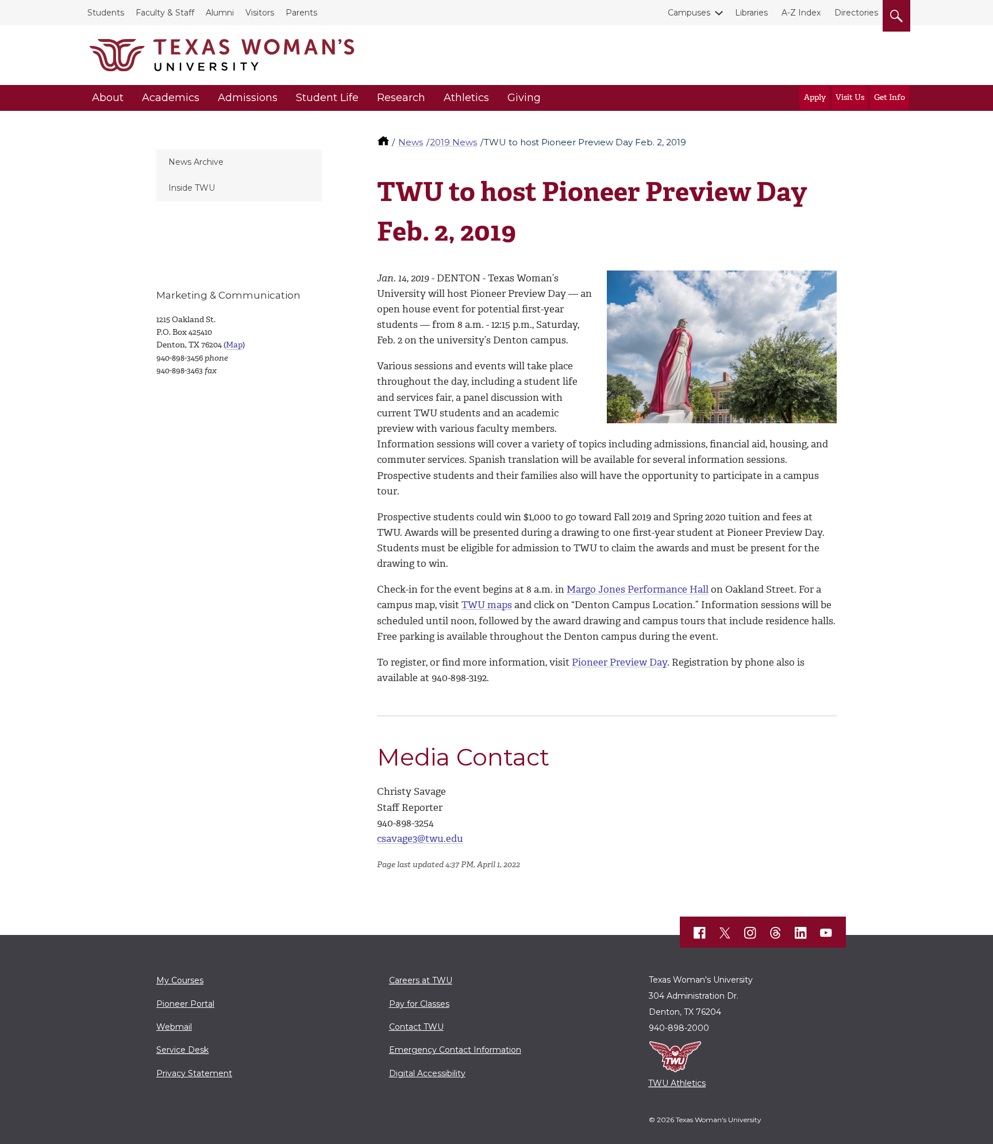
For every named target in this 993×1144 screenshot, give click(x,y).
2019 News (453, 142)
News (410, 142)
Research (401, 97)
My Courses (179, 980)
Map (234, 344)
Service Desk (182, 1050)
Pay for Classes (419, 1004)
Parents (301, 12)
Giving (524, 97)
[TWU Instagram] (750, 933)
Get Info (889, 97)
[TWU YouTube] (826, 933)
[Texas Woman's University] (221, 55)
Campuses (689, 12)
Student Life (327, 97)
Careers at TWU (420, 980)
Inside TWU (191, 188)
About (108, 97)
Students (105, 12)
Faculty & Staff (165, 12)
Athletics (466, 97)
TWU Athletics (677, 1083)
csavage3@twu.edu (420, 838)
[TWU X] (725, 933)
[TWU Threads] (776, 933)
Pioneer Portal (185, 1004)
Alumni (220, 12)
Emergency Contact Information (455, 1050)
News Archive (196, 162)
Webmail (174, 1027)
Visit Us (850, 97)
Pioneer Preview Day (619, 662)
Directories (856, 12)
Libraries (751, 12)
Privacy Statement (194, 1073)
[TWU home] (384, 142)
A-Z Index (801, 12)
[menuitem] (239, 162)
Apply (815, 97)
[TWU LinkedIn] (801, 933)
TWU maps (486, 604)
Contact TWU (416, 1027)
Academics (170, 97)
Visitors (259, 12)
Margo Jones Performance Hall (638, 589)
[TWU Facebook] (700, 933)
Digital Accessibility (427, 1073)
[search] (896, 14)
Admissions (248, 97)
